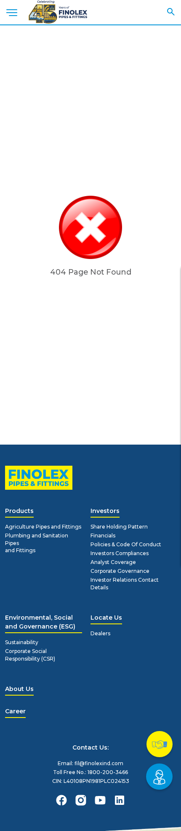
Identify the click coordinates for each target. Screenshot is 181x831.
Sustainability (21, 642)
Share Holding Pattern (119, 526)
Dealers (100, 633)
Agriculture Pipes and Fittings (43, 526)
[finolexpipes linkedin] (119, 800)
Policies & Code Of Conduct (125, 544)
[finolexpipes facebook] (61, 800)
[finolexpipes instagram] (81, 800)
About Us (19, 689)
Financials (102, 535)
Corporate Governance (119, 571)
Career (15, 711)
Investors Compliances (119, 553)
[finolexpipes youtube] (100, 800)
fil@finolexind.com (99, 763)
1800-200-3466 (108, 772)
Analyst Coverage (113, 562)
